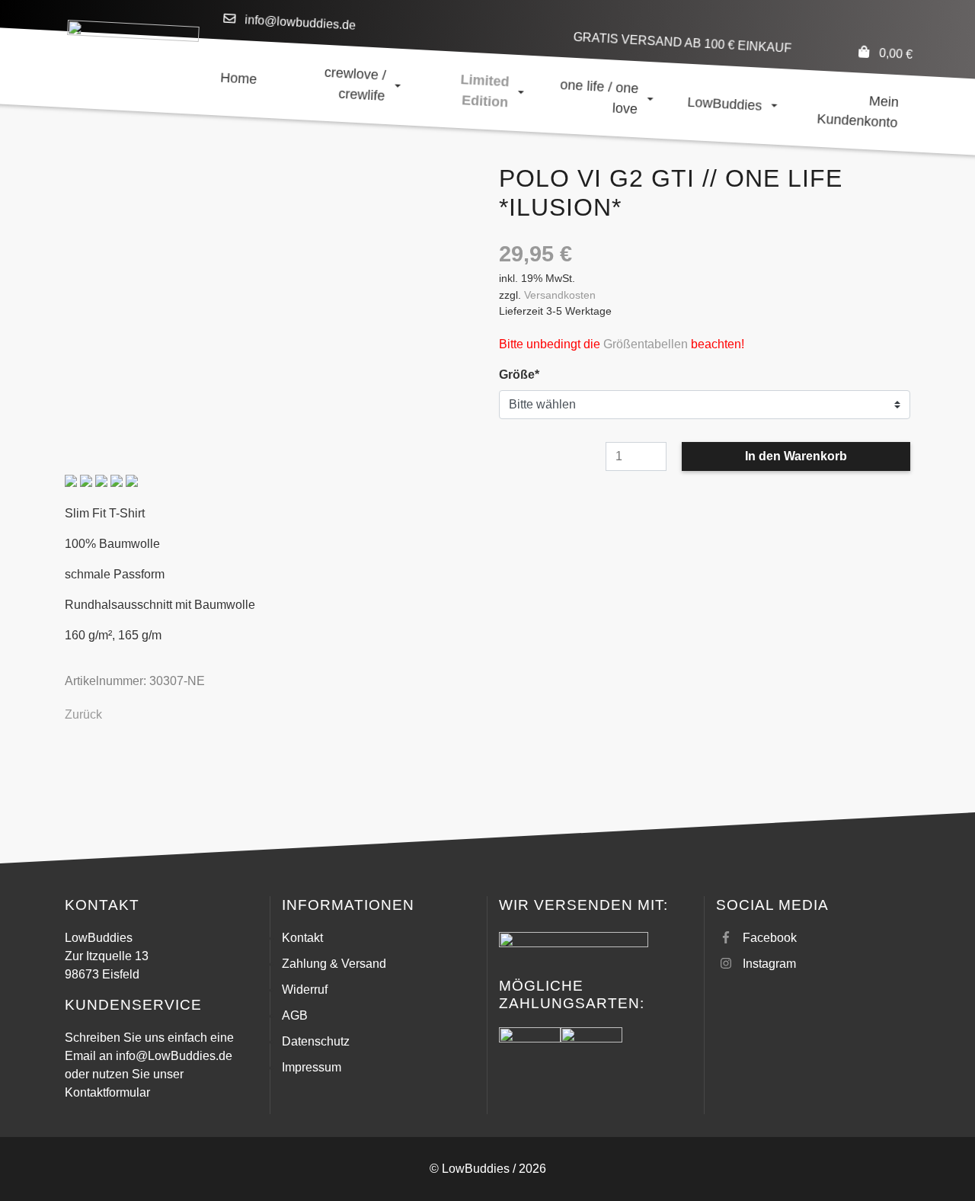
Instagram (769, 963)
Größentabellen (645, 344)
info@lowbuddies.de (300, 22)
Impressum (311, 1067)
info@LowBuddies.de (174, 1055)
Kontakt (302, 937)
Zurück (83, 714)
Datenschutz (316, 1041)
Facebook (770, 937)
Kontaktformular (107, 1092)
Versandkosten (560, 295)
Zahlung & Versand (334, 963)
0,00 (895, 53)
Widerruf (305, 989)
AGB (295, 1015)
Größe (527, 374)
